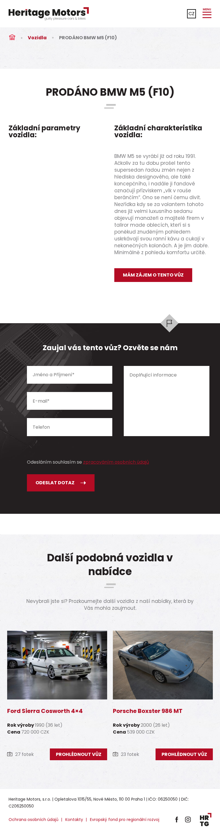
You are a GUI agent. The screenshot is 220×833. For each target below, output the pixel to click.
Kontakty (74, 819)
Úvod (12, 37)
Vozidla (37, 37)
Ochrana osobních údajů (33, 819)
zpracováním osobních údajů (116, 462)
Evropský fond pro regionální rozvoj (124, 819)
